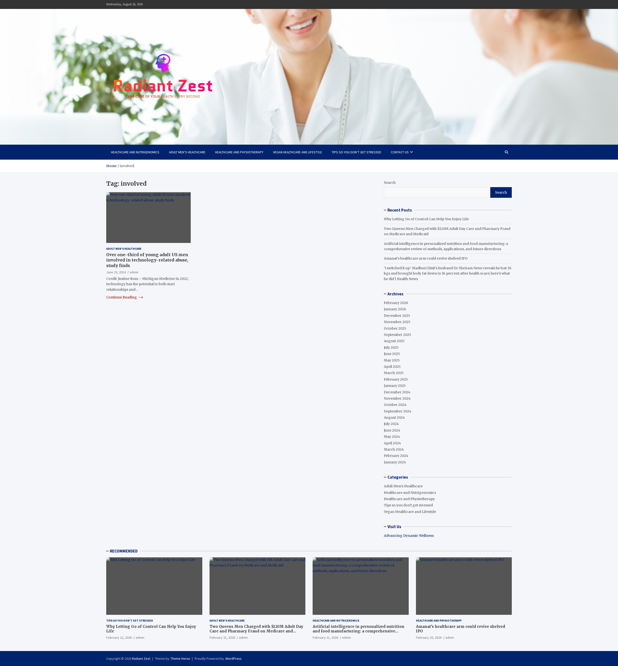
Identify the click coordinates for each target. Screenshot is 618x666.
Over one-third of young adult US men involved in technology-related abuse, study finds (147, 260)
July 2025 (391, 347)
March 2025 (394, 373)
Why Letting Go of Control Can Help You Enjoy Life (426, 219)
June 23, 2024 (116, 272)
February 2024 (396, 455)
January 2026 (395, 309)
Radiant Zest (141, 658)
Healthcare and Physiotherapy (239, 152)
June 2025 (392, 354)
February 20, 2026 (429, 637)
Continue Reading (122, 297)
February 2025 (396, 379)
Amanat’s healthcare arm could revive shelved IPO (426, 258)
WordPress (233, 658)
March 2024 (394, 449)
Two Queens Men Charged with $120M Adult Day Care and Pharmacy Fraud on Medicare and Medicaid (256, 631)
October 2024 (395, 405)
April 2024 (392, 443)
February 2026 (396, 303)
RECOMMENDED (124, 551)
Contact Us (400, 152)
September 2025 (397, 335)
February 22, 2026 (119, 637)
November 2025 (397, 322)
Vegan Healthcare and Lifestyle (297, 152)
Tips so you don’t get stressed (356, 152)
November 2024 (397, 398)
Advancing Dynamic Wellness (409, 535)
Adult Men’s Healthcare (187, 152)
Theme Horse (180, 658)
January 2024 (395, 462)
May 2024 (392, 436)
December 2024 (397, 392)
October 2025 (395, 328)
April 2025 (392, 366)
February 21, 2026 (222, 637)
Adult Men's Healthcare (123, 248)
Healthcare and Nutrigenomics (135, 152)
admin (134, 272)
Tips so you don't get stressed (408, 505)
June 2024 (392, 430)
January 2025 (395, 385)
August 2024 (394, 417)
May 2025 (392, 360)
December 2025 (397, 315)
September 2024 (397, 411)
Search (390, 182)
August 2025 (394, 341)
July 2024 (391, 424)
